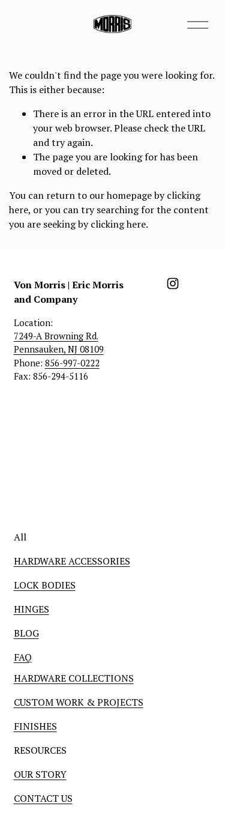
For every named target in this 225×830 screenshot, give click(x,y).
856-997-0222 (72, 363)
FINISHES (35, 726)
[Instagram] (173, 283)
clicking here (118, 224)
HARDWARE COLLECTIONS (74, 678)
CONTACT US (43, 798)
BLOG (26, 633)
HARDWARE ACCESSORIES (72, 561)
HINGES (31, 609)
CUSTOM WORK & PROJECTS (78, 702)
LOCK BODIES (45, 585)
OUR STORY (40, 774)
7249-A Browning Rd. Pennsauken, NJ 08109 (59, 342)
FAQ (23, 657)
